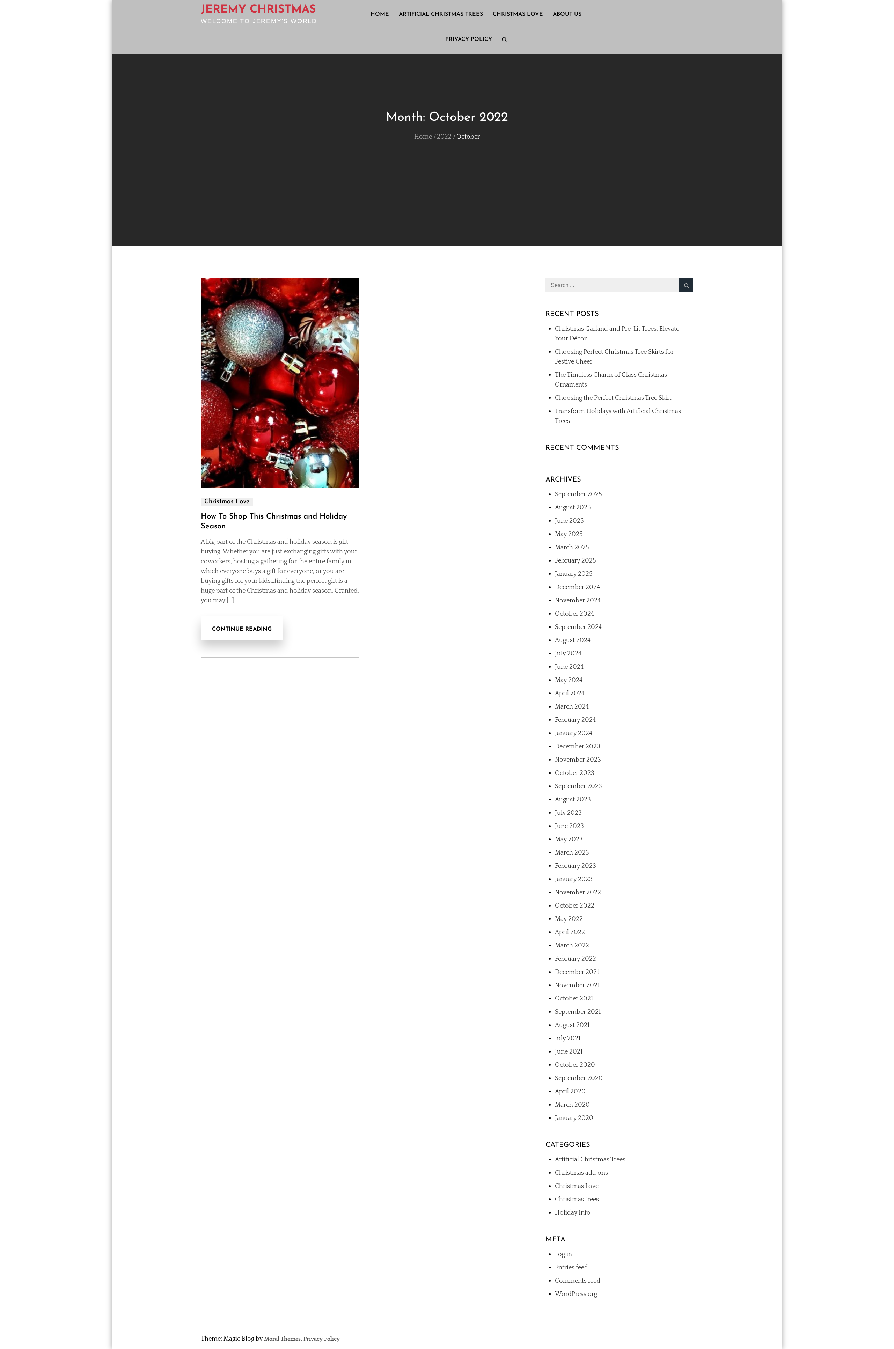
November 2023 (578, 759)
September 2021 (578, 1012)
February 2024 (575, 720)
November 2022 (578, 892)
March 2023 (572, 852)
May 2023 (569, 839)
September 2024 (578, 627)
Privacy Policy (468, 39)
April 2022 (570, 932)
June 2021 (568, 1051)
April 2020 (570, 1091)
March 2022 (572, 945)
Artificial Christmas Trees (441, 14)
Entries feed (571, 1267)
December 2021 (577, 972)
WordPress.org (576, 1294)
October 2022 (574, 905)
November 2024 (578, 600)
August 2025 (573, 507)
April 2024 (570, 693)
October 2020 (575, 1065)
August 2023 (573, 799)
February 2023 (575, 866)
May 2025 (569, 534)
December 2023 (577, 746)
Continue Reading (242, 629)
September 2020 (579, 1078)
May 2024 (568, 680)
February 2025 (575, 560)
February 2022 (575, 958)
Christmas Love (518, 14)
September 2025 (578, 494)
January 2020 (574, 1118)
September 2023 (578, 786)
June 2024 (569, 666)
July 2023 (568, 812)
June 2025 (569, 521)
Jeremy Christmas (258, 9)
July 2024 (568, 653)
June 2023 (569, 826)
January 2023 (574, 879)
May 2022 (569, 919)
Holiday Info (573, 1212)
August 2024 (573, 640)
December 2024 (577, 587)
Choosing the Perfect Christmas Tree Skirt (613, 398)
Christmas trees (577, 1199)
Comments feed (577, 1280)
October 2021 (574, 998)
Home (380, 14)
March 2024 (572, 706)
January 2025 (574, 574)
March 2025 (572, 547)
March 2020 (572, 1104)
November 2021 (577, 985)
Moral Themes (282, 1339)
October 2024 (574, 613)
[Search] (686, 285)
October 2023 (574, 773)
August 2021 (572, 1025)
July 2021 (567, 1038)
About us (567, 14)
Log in (563, 1254)
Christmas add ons (581, 1173)
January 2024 (573, 733)
